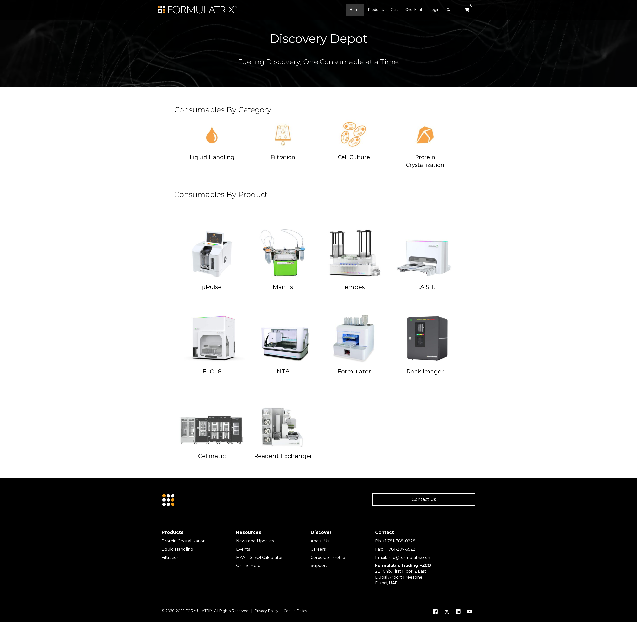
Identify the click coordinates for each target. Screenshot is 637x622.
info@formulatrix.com (410, 557)
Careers (318, 549)
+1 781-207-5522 (399, 549)
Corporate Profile (328, 557)
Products (376, 9)
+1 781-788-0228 (399, 541)
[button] (423, 499)
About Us (320, 541)
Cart (394, 9)
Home (355, 9)
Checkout (413, 9)
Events (243, 549)
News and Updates (255, 541)
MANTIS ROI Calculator (259, 557)
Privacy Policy (266, 611)
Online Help (248, 565)
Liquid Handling (177, 549)
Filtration (170, 557)
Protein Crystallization (184, 541)
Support (319, 565)
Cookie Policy (295, 611)
